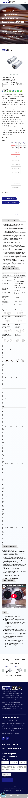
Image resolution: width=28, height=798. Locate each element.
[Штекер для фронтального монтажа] (12, 147)
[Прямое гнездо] (16, 143)
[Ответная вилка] (20, 143)
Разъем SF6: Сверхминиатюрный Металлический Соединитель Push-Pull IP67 (9, 675)
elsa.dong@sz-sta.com (19, 723)
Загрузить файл (6, 775)
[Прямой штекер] (12, 143)
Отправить (7, 780)
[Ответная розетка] (24, 143)
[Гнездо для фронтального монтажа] (16, 147)
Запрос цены (10, 198)
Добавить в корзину (10, 202)
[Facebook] (3, 738)
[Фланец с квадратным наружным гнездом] (20, 147)
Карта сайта (18, 790)
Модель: (4, 137)
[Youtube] (7, 738)
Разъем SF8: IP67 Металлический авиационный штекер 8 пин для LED (19, 675)
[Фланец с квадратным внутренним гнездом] (24, 147)
